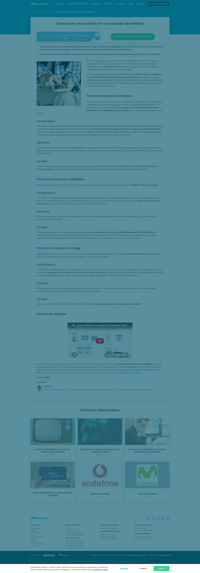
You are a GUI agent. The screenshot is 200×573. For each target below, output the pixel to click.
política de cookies (100, 570)
